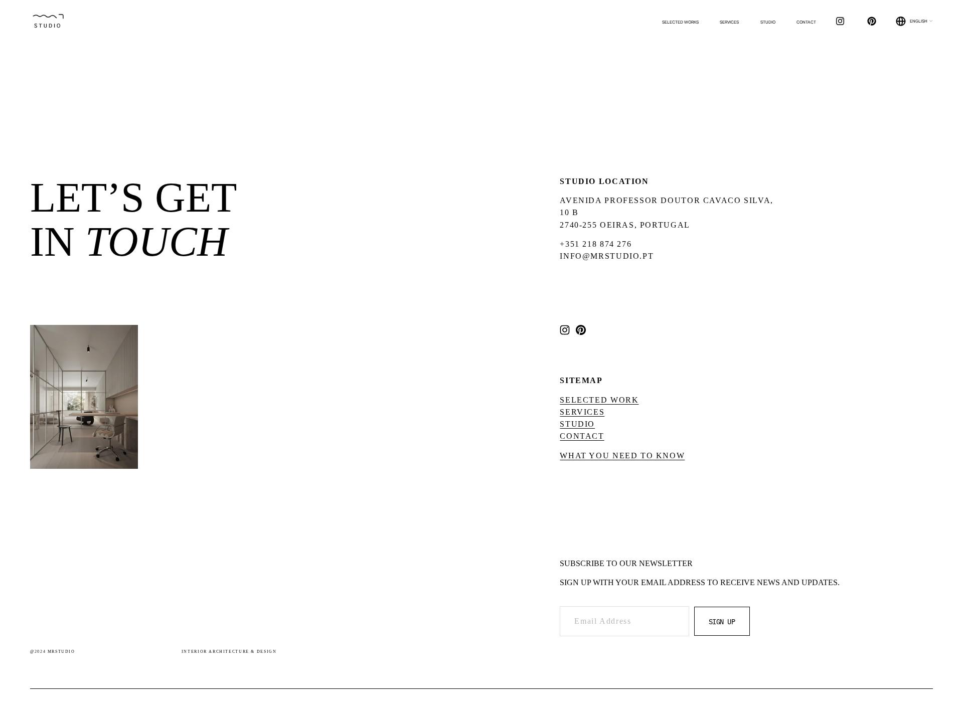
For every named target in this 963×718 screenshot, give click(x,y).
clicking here (197, 122)
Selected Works (680, 22)
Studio (767, 22)
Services (729, 22)
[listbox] (914, 21)
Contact (806, 22)
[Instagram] (840, 21)
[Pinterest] (872, 21)
